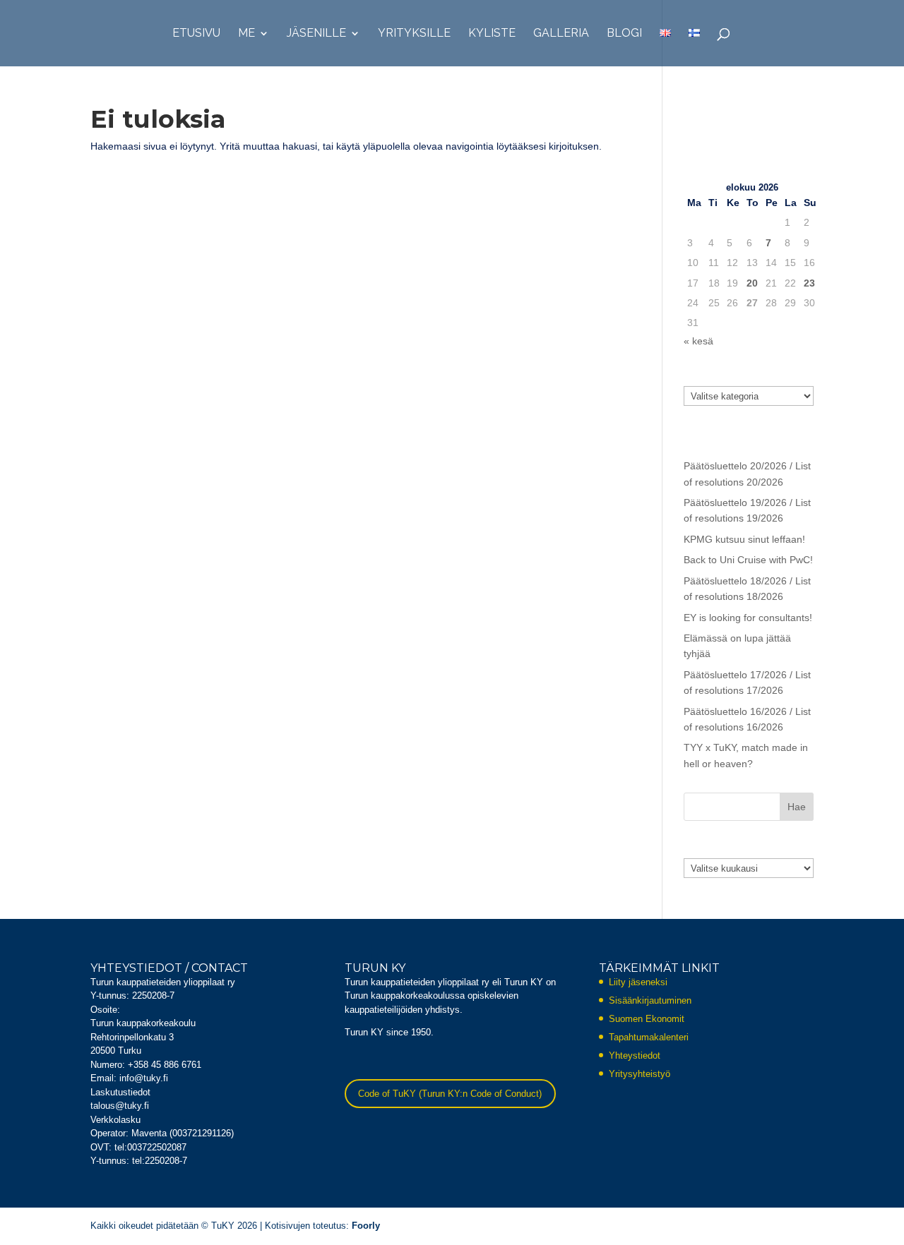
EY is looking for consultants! (748, 617)
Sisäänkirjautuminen (650, 1000)
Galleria (561, 34)
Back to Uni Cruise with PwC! (748, 559)
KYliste (492, 34)
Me (246, 34)
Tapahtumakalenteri (649, 1037)
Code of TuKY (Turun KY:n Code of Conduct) (450, 1093)
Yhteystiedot (634, 1055)
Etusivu (196, 34)
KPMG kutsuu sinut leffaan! (744, 539)
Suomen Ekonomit (646, 1019)
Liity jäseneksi (638, 982)
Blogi (624, 34)
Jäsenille (316, 34)
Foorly (366, 1225)
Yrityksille (414, 34)
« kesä (698, 341)
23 (809, 283)
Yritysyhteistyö (639, 1074)
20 (752, 283)
